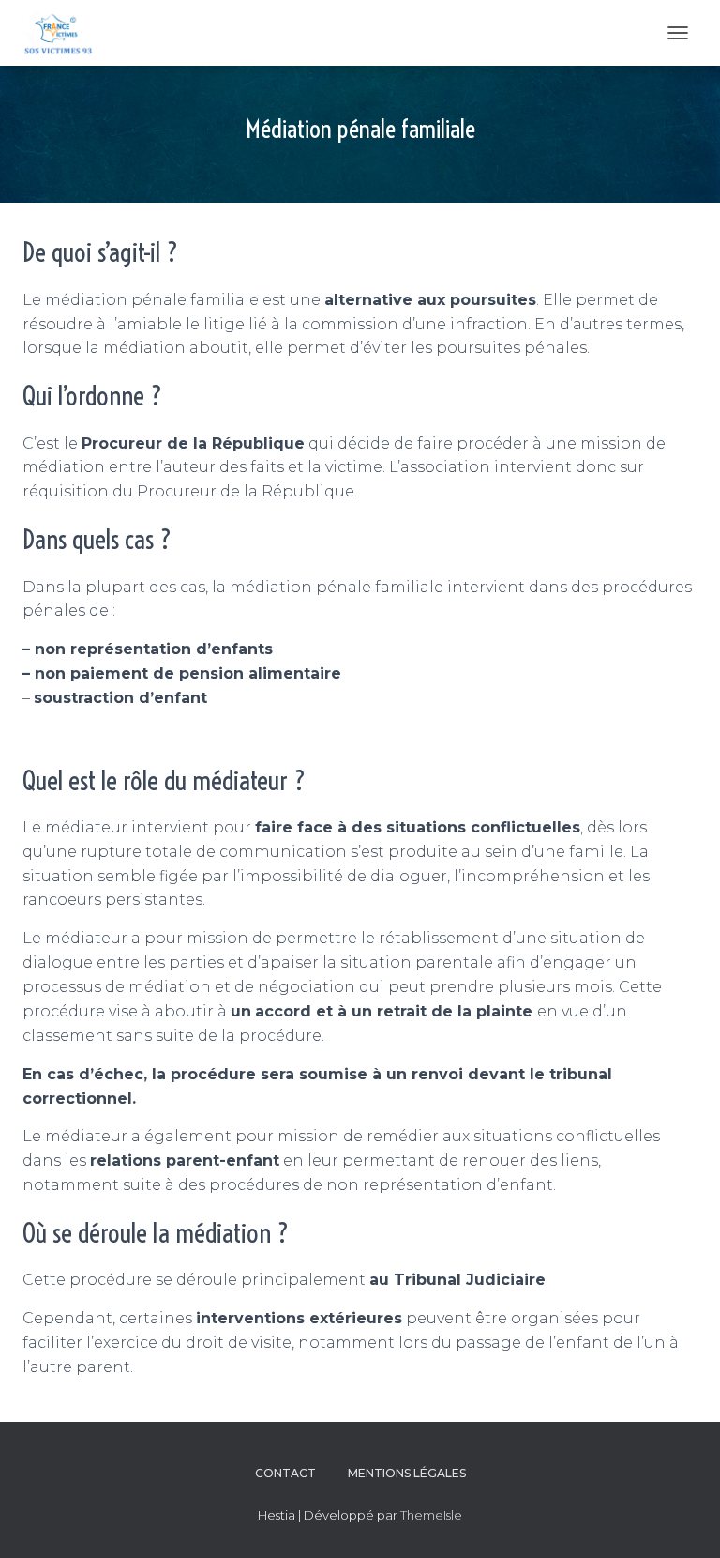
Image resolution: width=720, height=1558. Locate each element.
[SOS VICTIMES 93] (64, 32)
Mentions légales (407, 1473)
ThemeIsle (431, 1514)
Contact (285, 1473)
